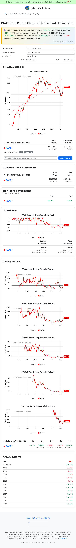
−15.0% (66, 356)
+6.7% (66, 285)
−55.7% (66, 225)
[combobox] (38, 14)
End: (57, 60)
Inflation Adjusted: (7, 48)
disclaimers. (64, 538)
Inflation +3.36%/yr (43, 518)
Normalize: (5, 56)
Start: (22, 60)
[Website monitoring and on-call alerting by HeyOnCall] (38, 524)
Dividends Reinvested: (8, 52)
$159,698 (66, 87)
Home (28, 518)
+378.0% (66, 421)
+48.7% (66, 318)
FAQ (33, 518)
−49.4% (66, 391)
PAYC (8, 147)
